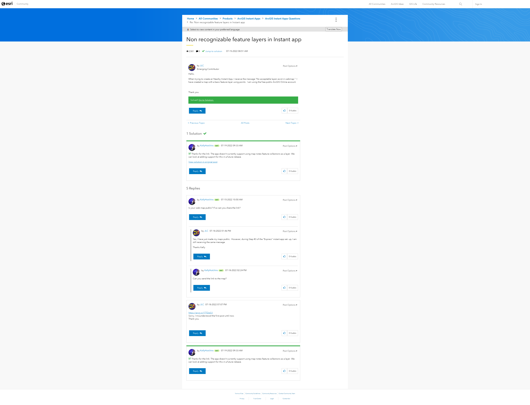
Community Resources (433, 4)
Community (22, 3)
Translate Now (334, 29)
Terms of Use (239, 393)
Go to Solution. (206, 100)
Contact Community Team (287, 393)
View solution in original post (203, 162)
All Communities (377, 4)
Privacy (242, 398)
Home (190, 18)
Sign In (478, 4)
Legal (272, 398)
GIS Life (413, 4)
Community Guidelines (252, 393)
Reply (195, 110)
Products (228, 18)
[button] (290, 66)
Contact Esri (286, 398)
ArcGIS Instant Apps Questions (282, 18)
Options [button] (336, 19)
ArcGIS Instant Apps (248, 18)
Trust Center (257, 398)
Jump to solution (213, 51)
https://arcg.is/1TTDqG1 (201, 312)
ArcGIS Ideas (397, 4)
